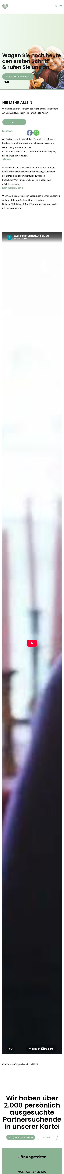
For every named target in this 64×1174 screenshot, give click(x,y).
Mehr (14, 122)
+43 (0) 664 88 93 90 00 (18, 76)
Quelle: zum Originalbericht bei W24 (20, 1064)
